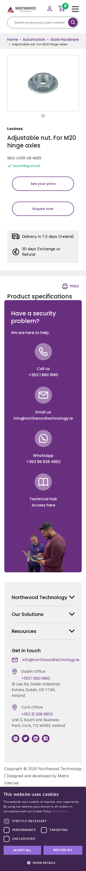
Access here (43, 505)
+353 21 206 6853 (37, 714)
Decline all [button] (63, 850)
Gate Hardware (64, 39)
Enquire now (43, 208)
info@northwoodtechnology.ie (43, 418)
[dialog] (43, 829)
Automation (34, 39)
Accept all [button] (22, 850)
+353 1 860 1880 (43, 375)
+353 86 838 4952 (43, 461)
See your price (43, 183)
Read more (60, 811)
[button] (43, 863)
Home (12, 39)
